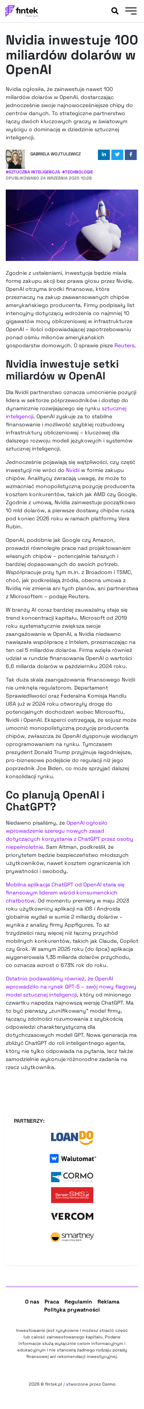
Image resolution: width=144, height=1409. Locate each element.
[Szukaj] (114, 11)
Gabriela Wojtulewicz (55, 154)
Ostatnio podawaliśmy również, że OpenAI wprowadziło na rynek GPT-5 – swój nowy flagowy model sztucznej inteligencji (71, 986)
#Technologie (77, 172)
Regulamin (78, 1301)
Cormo (109, 1384)
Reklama (108, 1301)
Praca (52, 1301)
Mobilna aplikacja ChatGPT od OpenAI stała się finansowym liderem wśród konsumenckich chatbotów (65, 892)
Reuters (124, 345)
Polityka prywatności (72, 1309)
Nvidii (72, 470)
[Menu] (130, 11)
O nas (32, 1301)
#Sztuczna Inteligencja (33, 172)
